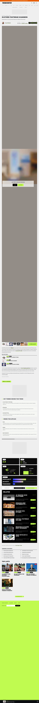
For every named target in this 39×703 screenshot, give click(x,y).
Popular (6, 5)
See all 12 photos (6, 381)
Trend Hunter (3, 15)
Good (32, 5)
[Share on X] (34, 23)
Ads (23, 5)
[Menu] (36, 3)
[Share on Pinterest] (36, 23)
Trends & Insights (14, 7)
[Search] (32, 3)
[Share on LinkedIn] (31, 23)
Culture (17, 5)
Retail (9, 15)
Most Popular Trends (18, 545)
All (3, 5)
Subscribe (17, 605)
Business (26, 5)
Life (13, 5)
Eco (29, 5)
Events (26, 7)
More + (37, 5)
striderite (26, 23)
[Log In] (34, 3)
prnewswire (23, 23)
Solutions (21, 7)
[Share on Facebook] (33, 23)
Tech (11, 5)
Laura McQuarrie (8, 22)
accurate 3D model (19, 350)
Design (20, 5)
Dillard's (12, 347)
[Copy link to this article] (29, 23)
